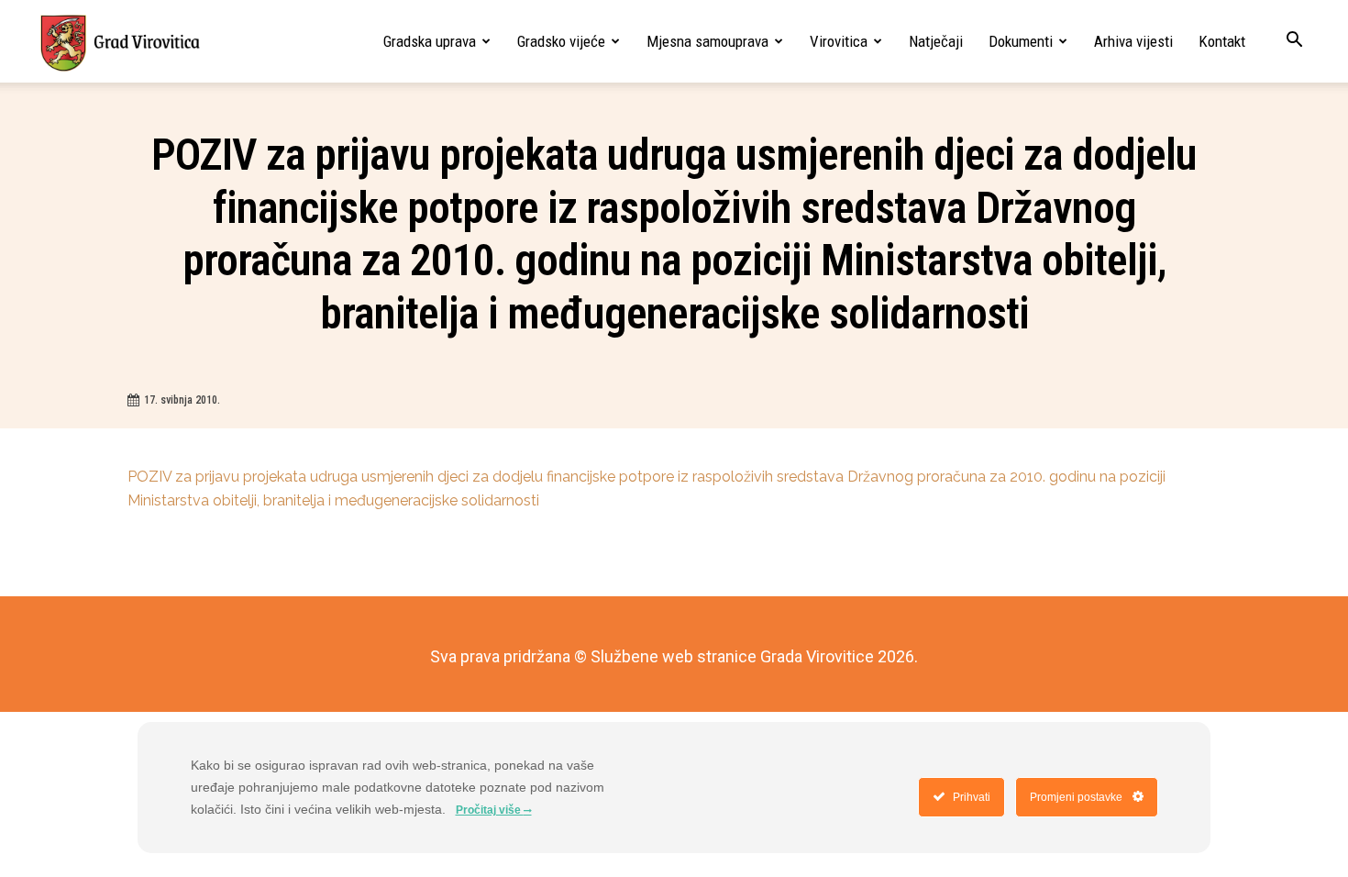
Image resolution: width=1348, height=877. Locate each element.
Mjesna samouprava (707, 41)
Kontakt (1222, 41)
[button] (1294, 41)
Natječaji (936, 41)
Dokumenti (1021, 41)
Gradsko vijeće (561, 41)
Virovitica (838, 41)
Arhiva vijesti (1133, 41)
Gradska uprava (429, 41)
